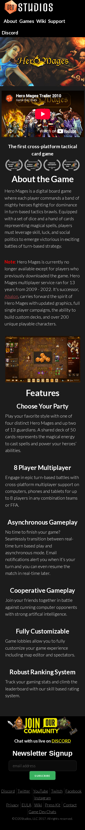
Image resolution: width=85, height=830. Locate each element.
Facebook (73, 791)
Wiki (38, 805)
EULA (26, 805)
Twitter (23, 791)
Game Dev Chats (42, 811)
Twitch (57, 791)
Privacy (12, 805)
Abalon (11, 296)
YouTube (40, 791)
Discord (8, 791)
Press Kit (52, 805)
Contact (70, 805)
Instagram (42, 798)
